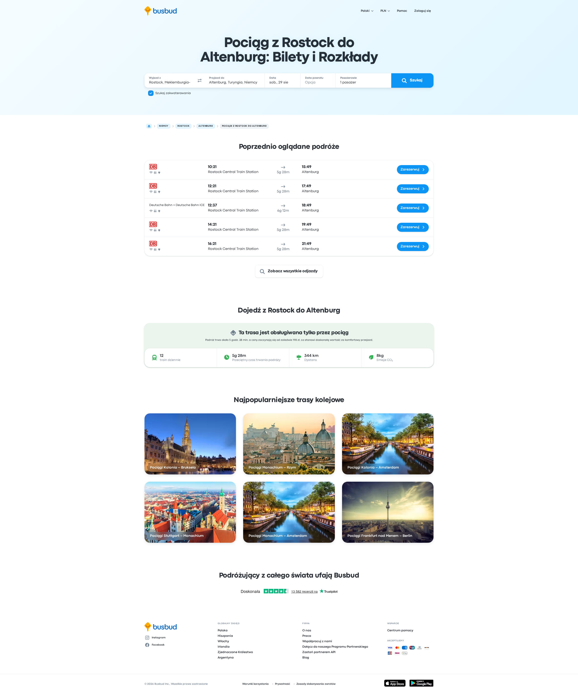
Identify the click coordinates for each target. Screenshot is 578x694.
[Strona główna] (149, 126)
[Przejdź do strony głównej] (160, 10)
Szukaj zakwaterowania (173, 93)
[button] (199, 80)
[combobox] (169, 80)
